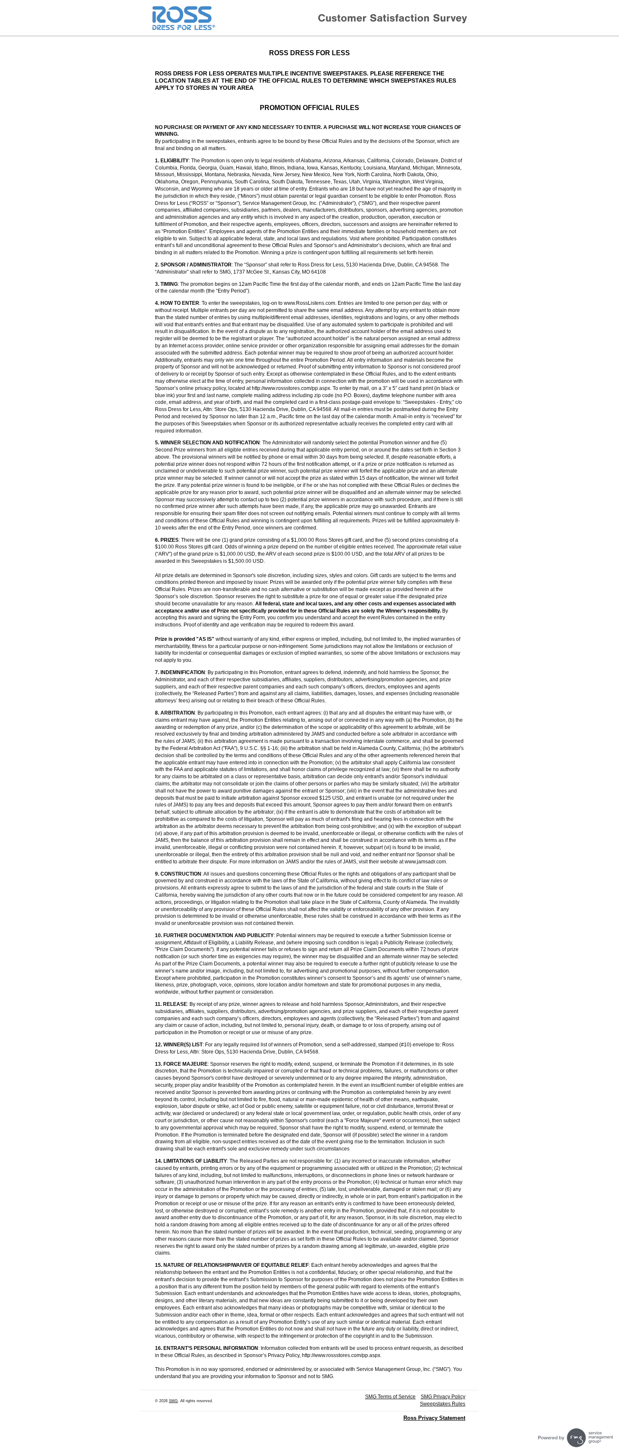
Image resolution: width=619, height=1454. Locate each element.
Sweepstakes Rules (442, 1404)
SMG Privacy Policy (443, 1397)
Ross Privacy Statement (434, 1418)
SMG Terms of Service (390, 1397)
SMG (173, 1401)
